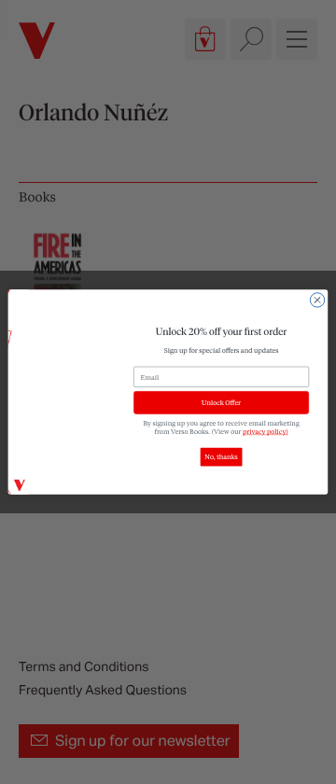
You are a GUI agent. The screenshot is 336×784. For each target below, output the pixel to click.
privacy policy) (265, 431)
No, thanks (220, 457)
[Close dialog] (317, 300)
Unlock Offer (221, 403)
